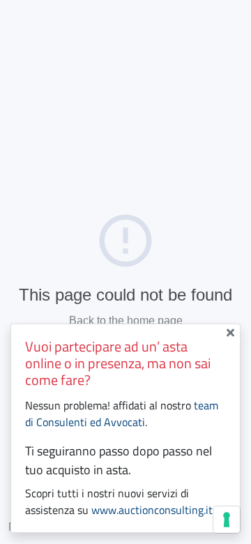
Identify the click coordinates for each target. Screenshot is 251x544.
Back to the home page (126, 320)
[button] (233, 332)
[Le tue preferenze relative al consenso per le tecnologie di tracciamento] (226, 519)
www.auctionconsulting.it (152, 509)
